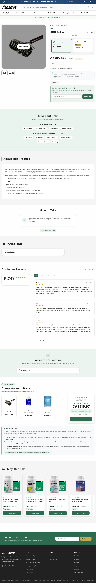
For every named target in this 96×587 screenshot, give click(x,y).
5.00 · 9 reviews (64, 36)
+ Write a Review (89, 269)
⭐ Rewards (5, 2)
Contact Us (87, 2)
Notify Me (87, 96)
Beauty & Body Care (32, 566)
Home (52, 25)
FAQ (51, 556)
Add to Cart (12, 513)
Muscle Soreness (66, 137)
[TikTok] (9, 566)
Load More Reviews (42, 341)
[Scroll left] (1, 495)
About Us (77, 556)
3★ (54, 276)
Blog (75, 566)
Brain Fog (55, 142)
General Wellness (67, 128)
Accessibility (90, 580)
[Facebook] (6, 566)
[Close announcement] (93, 2)
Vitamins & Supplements (36, 13)
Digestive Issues (43, 142)
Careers (76, 569)
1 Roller (57, 64)
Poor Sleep (39, 137)
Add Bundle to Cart (81, 419)
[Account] (88, 7)
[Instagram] (2, 566)
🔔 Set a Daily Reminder (48, 230)
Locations (77, 559)
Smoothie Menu (79, 572)
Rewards (76, 562)
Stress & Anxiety (51, 137)
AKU (57, 25)
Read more (39, 296)
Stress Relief (54, 128)
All (36, 276)
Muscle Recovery (41, 128)
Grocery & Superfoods (70, 13)
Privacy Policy (75, 580)
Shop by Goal (7, 13)
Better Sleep (28, 128)
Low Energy (28, 137)
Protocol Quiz (22, 13)
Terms (83, 580)
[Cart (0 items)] (92, 7)
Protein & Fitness (53, 13)
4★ (48, 276)
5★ (42, 276)
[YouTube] (13, 566)
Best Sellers (29, 569)
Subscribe (85, 539)
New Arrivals (29, 572)
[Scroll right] (94, 495)
